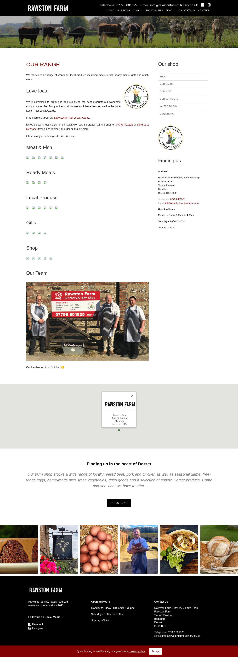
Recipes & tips (154, 10)
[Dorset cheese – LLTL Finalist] (35, 211)
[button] (119, 430)
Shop (136, 10)
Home (110, 10)
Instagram (37, 628)
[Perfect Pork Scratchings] (41, 236)
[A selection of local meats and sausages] (35, 161)
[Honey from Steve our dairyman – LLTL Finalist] (41, 211)
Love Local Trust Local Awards (71, 117)
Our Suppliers (169, 99)
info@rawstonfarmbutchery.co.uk (174, 5)
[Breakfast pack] (58, 161)
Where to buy (168, 106)
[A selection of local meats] (29, 161)
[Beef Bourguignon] (29, 186)
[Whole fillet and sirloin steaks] (47, 161)
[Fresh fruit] (35, 261)
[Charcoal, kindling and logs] (52, 211)
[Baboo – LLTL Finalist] (58, 211)
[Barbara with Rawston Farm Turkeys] (52, 161)
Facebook (37, 624)
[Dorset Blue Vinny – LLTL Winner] (47, 211)
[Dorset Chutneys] (29, 211)
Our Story (123, 10)
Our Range (166, 84)
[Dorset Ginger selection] (29, 236)
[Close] (132, 395)
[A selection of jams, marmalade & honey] (52, 261)
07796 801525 (126, 5)
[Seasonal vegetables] (29, 261)
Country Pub (187, 10)
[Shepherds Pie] (35, 186)
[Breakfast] (64, 161)
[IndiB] (35, 236)
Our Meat (166, 91)
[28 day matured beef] (41, 161)
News (169, 10)
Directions (167, 113)
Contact (203, 10)
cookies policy (137, 651)
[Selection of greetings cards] (47, 236)
